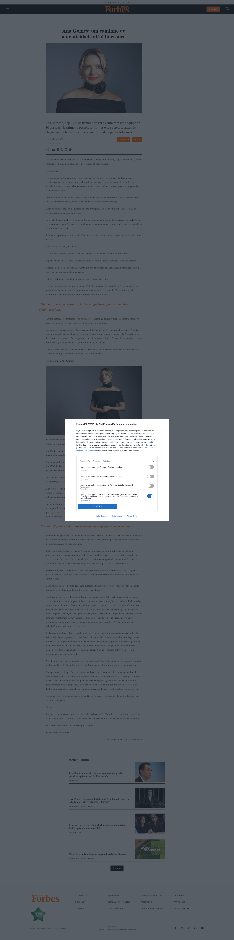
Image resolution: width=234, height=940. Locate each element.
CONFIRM (97, 506)
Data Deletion (102, 516)
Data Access (117, 516)
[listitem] (117, 461)
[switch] (150, 467)
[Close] (163, 424)
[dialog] (117, 470)
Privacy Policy (132, 516)
